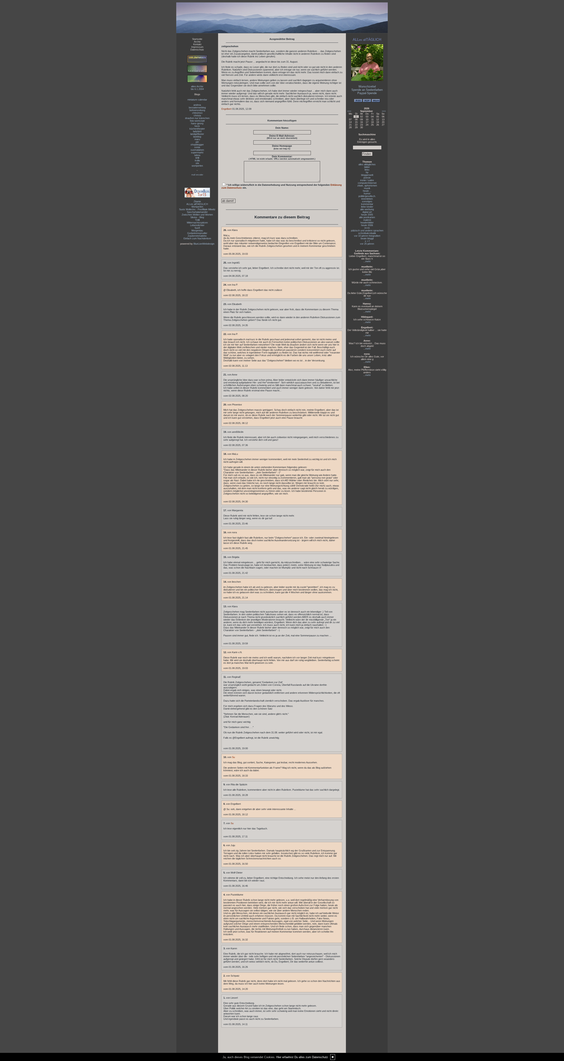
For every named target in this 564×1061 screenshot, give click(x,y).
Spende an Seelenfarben (367, 89)
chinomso (197, 112)
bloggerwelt (367, 175)
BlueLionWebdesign (203, 243)
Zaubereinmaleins (197, 235)
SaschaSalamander (197, 212)
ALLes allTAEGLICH (197, 204)
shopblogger (197, 144)
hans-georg (197, 123)
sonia (197, 147)
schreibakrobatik (367, 233)
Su (233, 757)
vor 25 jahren (367, 243)
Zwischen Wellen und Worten (197, 214)
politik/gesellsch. (367, 196)
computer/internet (367, 183)
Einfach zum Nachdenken (197, 238)
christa (197, 115)
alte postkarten (367, 217)
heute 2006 (367, 225)
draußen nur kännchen (197, 118)
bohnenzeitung (197, 110)
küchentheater (197, 128)
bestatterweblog (197, 107)
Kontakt (197, 44)
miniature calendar (197, 99)
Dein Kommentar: (282, 157)
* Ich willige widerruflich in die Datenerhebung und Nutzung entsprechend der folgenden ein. (281, 186)
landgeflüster (197, 134)
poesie (367, 177)
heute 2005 (367, 214)
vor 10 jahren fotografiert (367, 235)
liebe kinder (367, 206)
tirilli (197, 157)
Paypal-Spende (367, 93)
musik (367, 188)
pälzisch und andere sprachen (367, 230)
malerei (367, 220)
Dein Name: (282, 127)
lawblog (197, 136)
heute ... (367, 191)
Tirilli (197, 220)
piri (197, 142)
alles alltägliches (367, 164)
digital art (367, 212)
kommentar (367, 204)
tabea (197, 155)
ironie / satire (367, 180)
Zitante (197, 201)
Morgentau (197, 230)
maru (197, 139)
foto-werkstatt (197, 120)
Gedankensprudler (197, 233)
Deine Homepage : (282, 147)
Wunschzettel (367, 86)
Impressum (197, 47)
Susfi (197, 228)
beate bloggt (367, 238)
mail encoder (197, 175)
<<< (349, 111)
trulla (197, 160)
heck (197, 126)
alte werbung (367, 209)
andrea (197, 105)
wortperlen (197, 165)
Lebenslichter (197, 225)
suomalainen (197, 150)
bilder (367, 167)
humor (367, 193)
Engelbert (226, 109)
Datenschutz (197, 49)
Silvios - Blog (197, 217)
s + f (367, 241)
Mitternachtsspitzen (197, 222)
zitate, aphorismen (367, 185)
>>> (384, 111)
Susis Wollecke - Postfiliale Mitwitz (197, 209)
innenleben (367, 198)
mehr (368, 261)
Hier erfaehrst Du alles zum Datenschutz (302, 1057)
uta (197, 163)
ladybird (197, 131)
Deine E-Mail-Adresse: (282, 136)
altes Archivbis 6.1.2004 (197, 87)
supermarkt (197, 152)
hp (367, 172)
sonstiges (367, 201)
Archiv (197, 41)
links (367, 169)
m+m (367, 228)
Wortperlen (197, 206)
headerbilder (367, 222)
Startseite (197, 39)
